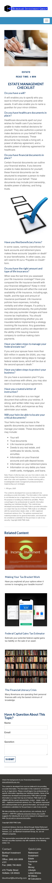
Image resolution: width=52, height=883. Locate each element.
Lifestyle (32, 870)
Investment (33, 855)
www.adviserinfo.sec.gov (11, 782)
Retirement (33, 852)
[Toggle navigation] (46, 20)
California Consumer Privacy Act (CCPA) (31, 813)
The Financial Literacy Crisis (21, 689)
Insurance (32, 861)
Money (31, 867)
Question (9, 741)
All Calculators (34, 878)
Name (7, 722)
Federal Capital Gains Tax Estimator (25, 633)
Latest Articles (34, 872)
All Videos (32, 875)
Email (7, 732)
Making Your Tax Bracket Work (22, 576)
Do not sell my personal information (18, 818)
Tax (29, 864)
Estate (31, 858)
